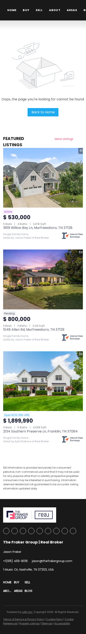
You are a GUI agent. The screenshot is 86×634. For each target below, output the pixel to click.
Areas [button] (72, 10)
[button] (8, 582)
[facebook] (6, 531)
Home (11, 10)
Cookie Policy (54, 619)
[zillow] (31, 531)
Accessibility (62, 623)
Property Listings (29, 623)
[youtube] (56, 531)
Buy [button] (26, 10)
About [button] (55, 10)
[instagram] (48, 531)
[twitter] (23, 531)
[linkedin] (14, 531)
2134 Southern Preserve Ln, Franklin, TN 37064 (40, 431)
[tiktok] (65, 531)
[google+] (73, 531)
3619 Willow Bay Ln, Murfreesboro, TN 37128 (37, 227)
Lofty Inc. (27, 612)
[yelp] (40, 531)
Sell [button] (39, 10)
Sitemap (47, 623)
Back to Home (43, 112)
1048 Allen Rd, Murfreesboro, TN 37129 (33, 329)
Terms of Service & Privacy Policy (23, 619)
